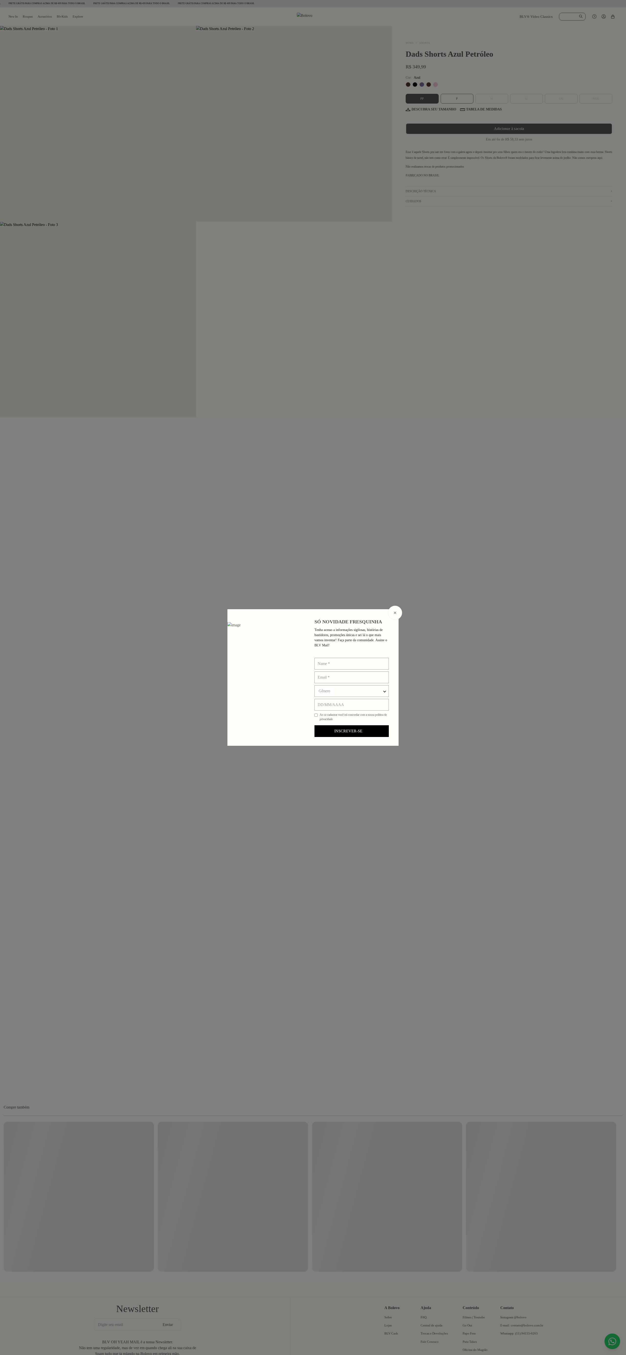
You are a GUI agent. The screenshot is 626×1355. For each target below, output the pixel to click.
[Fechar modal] (395, 613)
